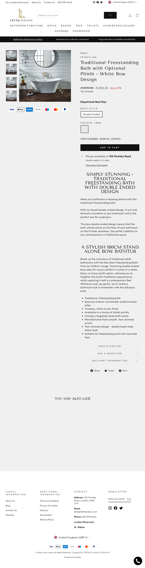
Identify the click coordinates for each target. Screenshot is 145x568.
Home (83, 53)
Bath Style (89, 108)
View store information (97, 165)
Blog (8, 505)
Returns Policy (47, 519)
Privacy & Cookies (49, 505)
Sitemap (10, 515)
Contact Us (49, 2)
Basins (66, 25)
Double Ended (91, 114)
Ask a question (110, 353)
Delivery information (110, 360)
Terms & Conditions (49, 500)
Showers (62, 31)
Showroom (81, 31)
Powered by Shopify (72, 557)
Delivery (44, 510)
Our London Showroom (17, 2)
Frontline (88, 57)
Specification (110, 346)
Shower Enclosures (119, 25)
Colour (90, 123)
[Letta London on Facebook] (115, 508)
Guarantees (46, 515)
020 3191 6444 (65, 2)
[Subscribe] (129, 499)
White (84, 129)
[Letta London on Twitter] (121, 508)
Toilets (93, 25)
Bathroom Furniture (26, 25)
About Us (36, 2)
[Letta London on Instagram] (110, 508)
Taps (79, 25)
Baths (52, 25)
